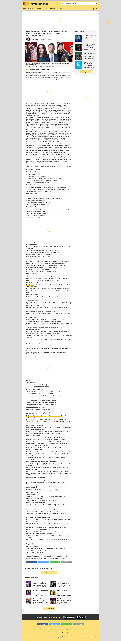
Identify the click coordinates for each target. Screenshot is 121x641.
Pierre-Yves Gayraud (45, 331)
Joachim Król (29, 265)
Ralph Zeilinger (57, 523)
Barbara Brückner (31, 311)
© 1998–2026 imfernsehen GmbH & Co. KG (39, 629)
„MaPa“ (28, 202)
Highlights (78, 31)
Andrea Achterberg (31, 438)
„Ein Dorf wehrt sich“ (31, 178)
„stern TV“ (56, 482)
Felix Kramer (29, 263)
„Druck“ (28, 200)
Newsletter (70, 629)
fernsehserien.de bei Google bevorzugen (39, 69)
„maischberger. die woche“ (56, 486)
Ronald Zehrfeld (38, 263)
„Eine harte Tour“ (30, 180)
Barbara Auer (29, 246)
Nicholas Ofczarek (31, 269)
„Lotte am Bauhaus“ (41, 323)
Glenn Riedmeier (35, 39)
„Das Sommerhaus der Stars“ (34, 404)
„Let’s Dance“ (40, 412)
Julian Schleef (44, 471)
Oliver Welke (29, 433)
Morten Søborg (30, 299)
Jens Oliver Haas (41, 427)
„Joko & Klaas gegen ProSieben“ (35, 352)
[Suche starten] (97, 3)
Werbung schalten (63, 632)
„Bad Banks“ (29, 198)
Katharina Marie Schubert (33, 254)
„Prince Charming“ (31, 400)
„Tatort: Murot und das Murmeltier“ (35, 182)
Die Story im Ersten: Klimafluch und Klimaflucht (38, 507)
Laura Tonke (29, 256)
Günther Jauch (43, 419)
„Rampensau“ (41, 250)
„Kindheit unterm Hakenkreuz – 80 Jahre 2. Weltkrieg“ (40, 505)
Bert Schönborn (48, 523)
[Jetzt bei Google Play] (68, 617)
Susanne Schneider (31, 290)
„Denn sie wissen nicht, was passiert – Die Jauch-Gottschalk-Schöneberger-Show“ (48, 348)
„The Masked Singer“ (31, 356)
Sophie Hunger (37, 327)
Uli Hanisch (29, 331)
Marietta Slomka (30, 490)
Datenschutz (37, 632)
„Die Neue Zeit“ (30, 187)
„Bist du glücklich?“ (31, 174)
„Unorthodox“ (29, 191)
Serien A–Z (53, 8)
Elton (45, 415)
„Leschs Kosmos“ (31, 494)
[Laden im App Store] (81, 617)
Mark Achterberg (30, 443)
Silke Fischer (29, 335)
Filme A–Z (60, 8)
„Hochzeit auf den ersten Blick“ (34, 391)
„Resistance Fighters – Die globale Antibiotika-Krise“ (40, 509)
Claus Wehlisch (40, 307)
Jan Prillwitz (29, 527)
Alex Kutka (37, 313)
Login (96, 8)
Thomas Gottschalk (52, 419)
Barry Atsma (29, 261)
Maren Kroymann (30, 431)
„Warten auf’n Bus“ (31, 217)
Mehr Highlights (85, 72)
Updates (52, 629)
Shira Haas (29, 252)
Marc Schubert (30, 313)
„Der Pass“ (29, 204)
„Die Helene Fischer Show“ (58, 467)
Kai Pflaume (29, 415)
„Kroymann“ (29, 387)
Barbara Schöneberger (32, 419)
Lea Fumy (37, 471)
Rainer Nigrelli (45, 313)
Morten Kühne (37, 433)
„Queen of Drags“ (31, 402)
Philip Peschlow (30, 297)
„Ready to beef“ (41, 441)
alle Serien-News (49, 608)
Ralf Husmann (30, 284)
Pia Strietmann (30, 280)
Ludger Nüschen (30, 523)
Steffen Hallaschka (31, 482)
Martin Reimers (51, 531)
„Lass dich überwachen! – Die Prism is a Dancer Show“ (57, 473)
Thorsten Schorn (62, 419)
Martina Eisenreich (31, 319)
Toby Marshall (39, 523)
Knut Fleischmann (31, 447)
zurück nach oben (82, 632)
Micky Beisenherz (31, 427)
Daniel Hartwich (30, 412)
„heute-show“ (29, 385)
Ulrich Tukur (29, 271)
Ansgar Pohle (29, 535)
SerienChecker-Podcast (61, 629)
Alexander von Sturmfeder (33, 457)
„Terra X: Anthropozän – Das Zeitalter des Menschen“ (40, 500)
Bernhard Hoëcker (38, 415)
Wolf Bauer (36, 115)
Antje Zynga (48, 307)
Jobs (56, 632)
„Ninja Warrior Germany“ (44, 447)
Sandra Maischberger (32, 486)
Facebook (74, 632)
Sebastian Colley (40, 431)
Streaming (38, 8)
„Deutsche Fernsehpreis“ (43, 72)
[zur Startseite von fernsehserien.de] (26, 4)
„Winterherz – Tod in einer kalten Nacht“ (49, 290)
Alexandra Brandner (31, 464)
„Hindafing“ (29, 211)
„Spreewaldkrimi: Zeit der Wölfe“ (34, 321)
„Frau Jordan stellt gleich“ (33, 209)
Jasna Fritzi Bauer (31, 250)
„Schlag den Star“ (43, 438)
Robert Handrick (30, 531)
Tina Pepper (29, 327)
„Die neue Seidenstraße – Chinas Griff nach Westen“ (40, 511)
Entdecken (30, 8)
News (24, 8)
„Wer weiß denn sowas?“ (55, 415)
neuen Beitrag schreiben (49, 572)
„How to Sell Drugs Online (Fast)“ (35, 213)
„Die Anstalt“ (29, 382)
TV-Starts (45, 8)
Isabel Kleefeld (30, 278)
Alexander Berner (30, 307)
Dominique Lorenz (31, 288)
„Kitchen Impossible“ (31, 393)
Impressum (89, 629)
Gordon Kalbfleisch (46, 519)
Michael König (30, 471)
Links (69, 632)
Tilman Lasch (29, 339)
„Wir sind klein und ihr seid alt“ (34, 395)
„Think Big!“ (29, 215)
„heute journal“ (50, 490)
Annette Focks (30, 323)
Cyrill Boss (29, 276)
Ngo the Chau (30, 303)
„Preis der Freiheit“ (31, 189)
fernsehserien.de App (53, 617)
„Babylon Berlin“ (30, 196)
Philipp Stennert (37, 276)
